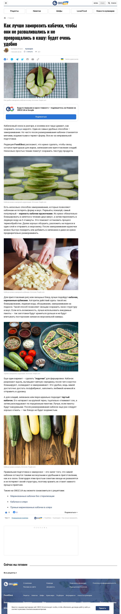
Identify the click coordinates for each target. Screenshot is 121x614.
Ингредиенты (71, 595)
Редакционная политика (20, 518)
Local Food (82, 11)
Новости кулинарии (105, 11)
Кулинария (29, 49)
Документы (50, 587)
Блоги (6, 602)
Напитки (37, 11)
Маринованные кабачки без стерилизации (32, 496)
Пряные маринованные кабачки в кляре (31, 507)
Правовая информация (78, 583)
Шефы (59, 11)
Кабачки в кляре (19, 501)
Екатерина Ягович (17, 49)
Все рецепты (9, 573)
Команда (49, 583)
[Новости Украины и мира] (38, 518)
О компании (27, 583)
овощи (18, 129)
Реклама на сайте (29, 587)
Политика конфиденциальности (104, 583)
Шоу (6, 608)
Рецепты (14, 11)
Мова (96, 3)
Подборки (60, 595)
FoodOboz (48, 518)
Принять (102, 608)
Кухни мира (50, 595)
